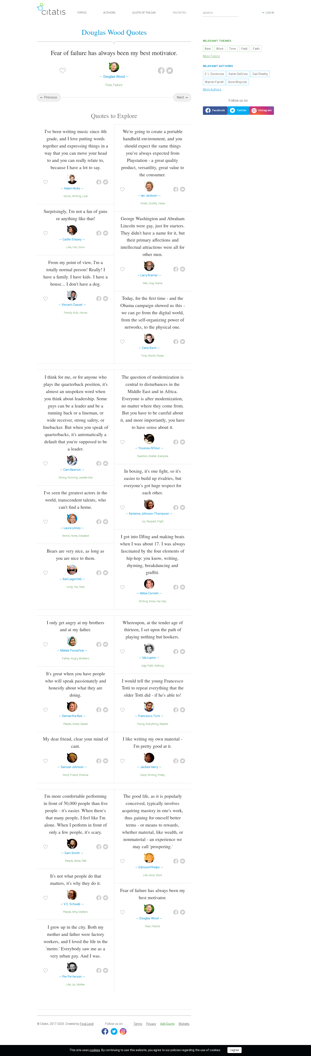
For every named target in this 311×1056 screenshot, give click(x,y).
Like (68, 247)
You (76, 586)
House (83, 312)
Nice (81, 586)
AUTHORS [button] (109, 12)
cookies (94, 1050)
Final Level (87, 1023)
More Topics (211, 56)
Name (158, 283)
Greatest (84, 535)
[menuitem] (137, 1024)
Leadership (86, 477)
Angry (74, 658)
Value (161, 203)
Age (144, 665)
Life (68, 984)
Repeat (164, 723)
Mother (81, 984)
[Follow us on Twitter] (238, 110)
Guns (81, 247)
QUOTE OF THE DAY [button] (144, 12)
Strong (62, 477)
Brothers (84, 658)
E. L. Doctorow (214, 74)
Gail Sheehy (260, 74)
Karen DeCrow (238, 74)
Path (150, 665)
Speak (84, 723)
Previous (50, 97)
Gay (151, 283)
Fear (109, 85)
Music (67, 196)
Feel (84, 860)
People (67, 723)
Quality (153, 203)
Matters (83, 911)
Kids (75, 312)
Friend (74, 775)
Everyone (163, 456)
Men (145, 283)
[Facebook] (105, 1031)
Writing (76, 196)
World (151, 355)
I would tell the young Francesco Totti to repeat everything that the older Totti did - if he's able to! (153, 688)
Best (208, 48)
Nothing (159, 665)
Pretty (161, 775)
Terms (137, 1023)
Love (85, 196)
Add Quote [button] (167, 1023)
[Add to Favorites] (62, 70)
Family (68, 312)
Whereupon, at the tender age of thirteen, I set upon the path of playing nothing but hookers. (152, 629)
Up (143, 521)
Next (180, 97)
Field (244, 48)
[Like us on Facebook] (215, 110)
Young (140, 723)
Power (160, 355)
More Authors (212, 89)
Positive (83, 775)
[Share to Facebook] (161, 70)
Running (73, 477)
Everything (152, 723)
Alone (77, 860)
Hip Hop (161, 601)
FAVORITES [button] (179, 12)
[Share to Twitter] (169, 70)
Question (142, 456)
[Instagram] (123, 1031)
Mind (66, 775)
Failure (117, 85)
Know (152, 601)
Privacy (151, 1023)
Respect (151, 521)
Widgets (184, 1023)
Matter (153, 456)
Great (143, 203)
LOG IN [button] (270, 12)
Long (70, 586)
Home (74, 535)
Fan (75, 247)
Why (74, 911)
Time (144, 355)
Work (159, 875)
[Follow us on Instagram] (261, 110)
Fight (160, 521)
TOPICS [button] (81, 12)
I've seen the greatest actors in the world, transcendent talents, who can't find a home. (75, 499)
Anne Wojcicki (237, 82)
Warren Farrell (214, 82)
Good (143, 775)
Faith (256, 48)
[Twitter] (114, 1031)
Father (66, 658)
